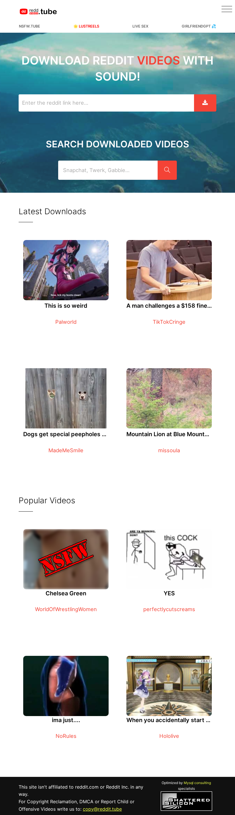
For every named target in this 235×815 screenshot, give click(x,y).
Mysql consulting (197, 783)
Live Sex (140, 26)
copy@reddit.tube (102, 809)
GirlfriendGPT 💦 (199, 26)
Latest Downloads (52, 211)
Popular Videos (47, 500)
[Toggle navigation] (227, 9)
